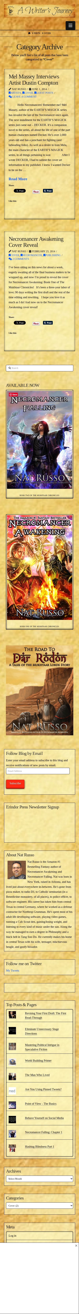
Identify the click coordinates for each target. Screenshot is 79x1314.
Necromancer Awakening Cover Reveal (36, 241)
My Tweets (12, 970)
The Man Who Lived (37, 1074)
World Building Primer (38, 1060)
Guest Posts (44, 93)
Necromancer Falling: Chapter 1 (43, 1132)
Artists (15, 93)
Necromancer (32, 255)
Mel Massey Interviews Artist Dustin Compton (34, 79)
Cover (28, 93)
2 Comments (20, 259)
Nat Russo (25, 854)
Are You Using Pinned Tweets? (43, 1089)
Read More (18, 179)
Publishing (53, 255)
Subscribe (15, 783)
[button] (70, 25)
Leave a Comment (24, 96)
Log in (12, 1235)
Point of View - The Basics (40, 1103)
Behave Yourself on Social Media (44, 1118)
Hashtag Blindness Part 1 (39, 1146)
